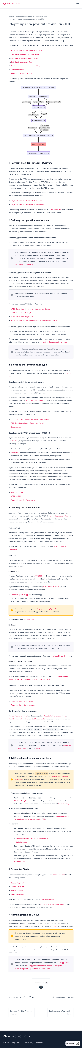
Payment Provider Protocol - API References (28, 205)
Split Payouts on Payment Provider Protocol (33, 838)
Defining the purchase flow (22, 62)
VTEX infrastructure (51, 587)
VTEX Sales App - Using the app (23, 313)
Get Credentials (38, 719)
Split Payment (21, 842)
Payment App (29, 620)
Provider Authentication (18, 719)
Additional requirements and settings (26, 66)
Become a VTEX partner (24, 264)
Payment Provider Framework (23, 500)
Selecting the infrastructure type (24, 58)
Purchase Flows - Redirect (61, 656)
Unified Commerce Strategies (55, 342)
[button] (25, 997)
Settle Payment (17, 891)
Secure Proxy (63, 804)
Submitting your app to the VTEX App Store (32, 969)
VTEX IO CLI (16, 496)
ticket (55, 926)
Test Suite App (59, 875)
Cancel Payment (17, 887)
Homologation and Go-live (21, 73)
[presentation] (77, 4)
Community (28, 1043)
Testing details (48, 899)
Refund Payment (17, 894)
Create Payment (17, 883)
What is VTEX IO (17, 492)
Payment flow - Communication (23, 705)
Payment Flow (19, 862)
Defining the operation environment (25, 54)
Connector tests (17, 70)
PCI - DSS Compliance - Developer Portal (27, 423)
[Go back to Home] (11, 4)
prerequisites (56, 210)
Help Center (16, 1043)
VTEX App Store (62, 963)
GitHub (6, 1043)
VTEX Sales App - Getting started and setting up (30, 309)
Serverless (15, 453)
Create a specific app (19, 595)
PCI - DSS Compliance (34, 401)
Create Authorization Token (55, 716)
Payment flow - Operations (22, 701)
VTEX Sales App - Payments (22, 317)
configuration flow (19, 716)
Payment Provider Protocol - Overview (26, 50)
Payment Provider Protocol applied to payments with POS (34, 320)
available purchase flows (60, 516)
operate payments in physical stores (46, 609)
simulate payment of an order (52, 904)
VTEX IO (15, 441)
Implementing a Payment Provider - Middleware (30, 419)
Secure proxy (16, 427)
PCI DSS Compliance (22, 801)
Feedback (39, 1043)
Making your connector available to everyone (44, 966)
